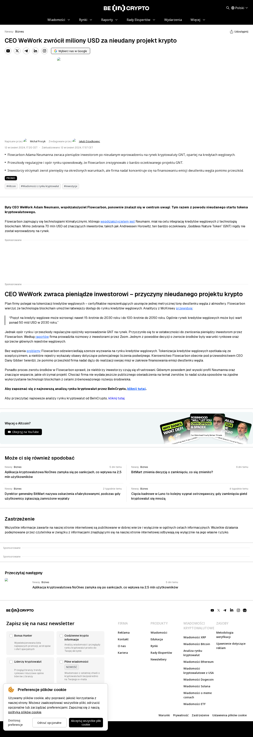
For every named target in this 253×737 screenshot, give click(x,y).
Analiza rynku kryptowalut (192, 653)
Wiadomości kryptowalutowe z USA (198, 671)
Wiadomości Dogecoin (198, 679)
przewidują (184, 308)
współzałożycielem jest (117, 221)
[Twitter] (17, 51)
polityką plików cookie (24, 712)
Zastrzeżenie (200, 715)
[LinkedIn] (35, 51)
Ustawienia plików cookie (229, 715)
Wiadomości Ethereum (198, 662)
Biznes (19, 31)
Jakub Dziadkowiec (89, 141)
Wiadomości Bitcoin (196, 644)
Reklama (124, 632)
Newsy (9, 31)
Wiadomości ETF (194, 704)
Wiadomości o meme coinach (197, 695)
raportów (42, 337)
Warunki (164, 715)
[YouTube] (8, 51)
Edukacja (157, 639)
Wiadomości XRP (194, 637)
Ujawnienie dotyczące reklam (230, 646)
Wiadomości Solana (196, 686)
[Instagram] (44, 51)
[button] (30, 643)
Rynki (154, 646)
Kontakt (123, 639)
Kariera (123, 653)
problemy (33, 351)
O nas (122, 646)
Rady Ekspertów (161, 653)
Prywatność (181, 715)
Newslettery (158, 659)
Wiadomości (159, 632)
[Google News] (245, 610)
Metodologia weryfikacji (224, 635)
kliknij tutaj (136, 389)
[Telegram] (26, 51)
